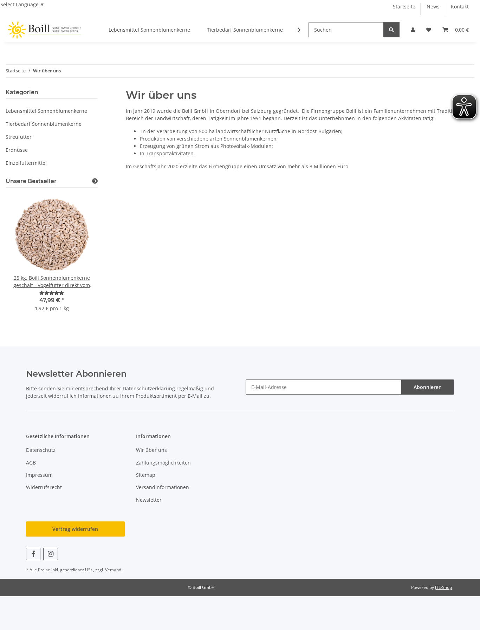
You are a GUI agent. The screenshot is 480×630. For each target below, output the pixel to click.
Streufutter (19, 137)
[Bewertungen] (51, 293)
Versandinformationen (162, 487)
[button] (413, 30)
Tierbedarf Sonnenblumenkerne (44, 124)
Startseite (404, 6)
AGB (31, 462)
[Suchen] (391, 29)
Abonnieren (428, 387)
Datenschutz (41, 450)
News (433, 6)
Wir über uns (151, 450)
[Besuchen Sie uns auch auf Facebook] (33, 554)
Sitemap (145, 475)
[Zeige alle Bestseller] (95, 181)
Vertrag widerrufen (75, 529)
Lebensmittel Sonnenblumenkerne (46, 111)
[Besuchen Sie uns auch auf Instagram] (50, 554)
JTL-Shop (443, 587)
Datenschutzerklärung (149, 388)
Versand (113, 570)
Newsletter (149, 499)
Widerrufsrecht (44, 487)
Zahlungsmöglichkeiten (163, 462)
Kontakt (460, 6)
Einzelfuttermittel (26, 163)
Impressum (39, 475)
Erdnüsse (17, 150)
